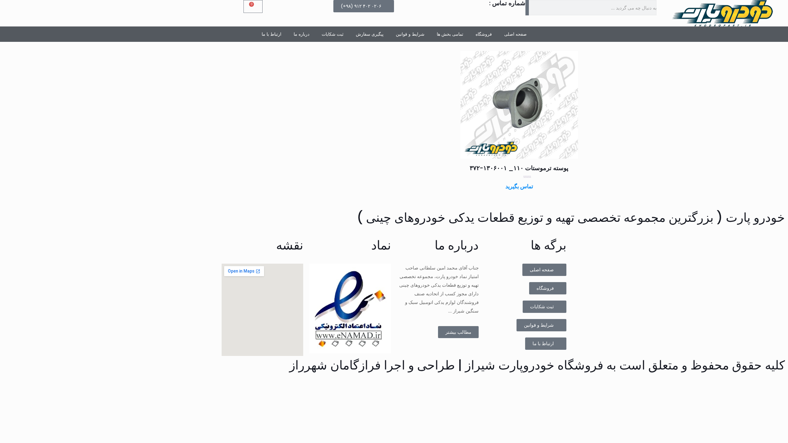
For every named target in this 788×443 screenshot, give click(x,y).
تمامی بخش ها (450, 34)
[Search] (527, 7)
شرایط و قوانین (410, 34)
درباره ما (301, 34)
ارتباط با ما (271, 34)
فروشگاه (484, 34)
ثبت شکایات (333, 34)
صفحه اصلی (515, 34)
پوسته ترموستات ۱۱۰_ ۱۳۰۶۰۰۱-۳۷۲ (519, 168)
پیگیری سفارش (370, 34)
